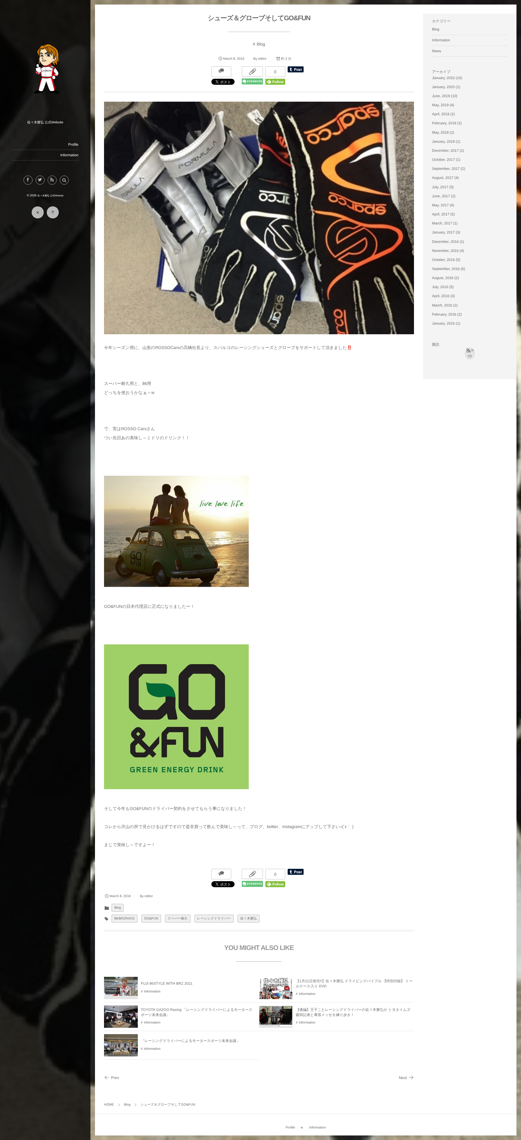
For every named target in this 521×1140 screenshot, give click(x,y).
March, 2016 (442, 305)
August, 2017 (442, 178)
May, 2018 (440, 132)
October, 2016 (443, 260)
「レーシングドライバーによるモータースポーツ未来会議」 (190, 1041)
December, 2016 (445, 242)
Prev (115, 1077)
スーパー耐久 (178, 918)
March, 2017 (442, 223)
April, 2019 (440, 114)
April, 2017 (440, 214)
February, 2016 (444, 314)
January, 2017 (443, 232)
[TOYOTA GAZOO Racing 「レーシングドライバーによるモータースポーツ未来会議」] (121, 1025)
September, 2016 (445, 269)
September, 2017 (445, 169)
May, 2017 (440, 205)
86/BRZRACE (124, 918)
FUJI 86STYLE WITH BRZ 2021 (166, 983)
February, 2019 (444, 123)
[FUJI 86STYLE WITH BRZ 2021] (121, 993)
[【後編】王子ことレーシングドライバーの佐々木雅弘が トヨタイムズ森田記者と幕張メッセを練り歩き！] (276, 1023)
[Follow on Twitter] (40, 180)
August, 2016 (442, 278)
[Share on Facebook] (28, 180)
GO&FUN (151, 918)
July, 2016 (440, 287)
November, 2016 (445, 251)
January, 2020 (443, 87)
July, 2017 (440, 187)
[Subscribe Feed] (52, 180)
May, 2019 (440, 105)
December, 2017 (445, 150)
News (436, 51)
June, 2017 (441, 196)
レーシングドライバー (214, 918)
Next (403, 1077)
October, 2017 (443, 159)
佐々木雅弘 (248, 918)
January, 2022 (443, 78)
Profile (73, 144)
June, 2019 (441, 96)
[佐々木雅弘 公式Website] (45, 116)
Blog (261, 44)
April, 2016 (440, 296)
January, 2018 (443, 141)
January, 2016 (443, 323)
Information (69, 155)
